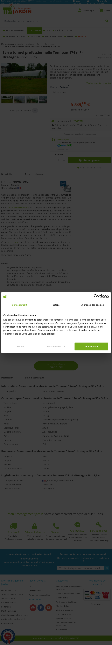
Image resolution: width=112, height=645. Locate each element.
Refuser (20, 346)
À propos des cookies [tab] (92, 304)
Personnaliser (54, 346)
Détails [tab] (56, 304)
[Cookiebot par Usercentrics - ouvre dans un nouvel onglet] (96, 296)
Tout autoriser (91, 346)
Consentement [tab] (19, 304)
